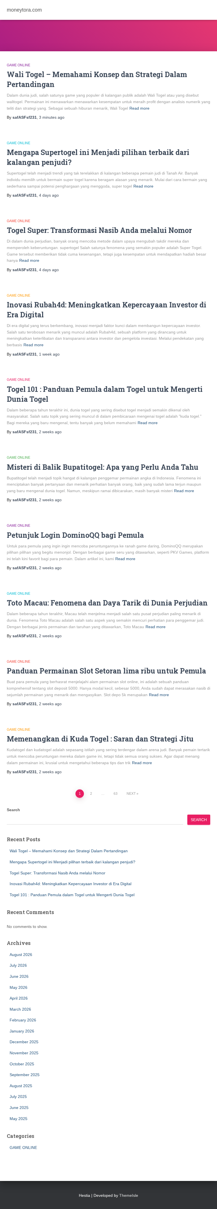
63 (116, 794)
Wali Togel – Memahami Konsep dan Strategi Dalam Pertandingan (69, 851)
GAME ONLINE (18, 65)
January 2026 (22, 1031)
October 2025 (22, 1064)
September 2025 (25, 1074)
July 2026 (18, 965)
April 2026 (19, 998)
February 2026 (23, 1020)
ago (51, 117)
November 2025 (24, 1053)
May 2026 (18, 987)
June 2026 (19, 976)
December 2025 (24, 1042)
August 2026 (21, 954)
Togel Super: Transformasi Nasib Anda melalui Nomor (99, 230)
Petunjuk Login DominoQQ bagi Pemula (75, 535)
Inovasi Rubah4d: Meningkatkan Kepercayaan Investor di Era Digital (70, 883)
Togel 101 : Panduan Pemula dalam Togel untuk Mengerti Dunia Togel (72, 895)
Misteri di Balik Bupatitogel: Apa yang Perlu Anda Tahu (102, 467)
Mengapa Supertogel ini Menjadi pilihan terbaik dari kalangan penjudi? (72, 862)
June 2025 (19, 1107)
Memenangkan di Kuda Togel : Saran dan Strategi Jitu (100, 738)
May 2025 (18, 1118)
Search (13, 810)
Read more (139, 108)
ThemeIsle (128, 1195)
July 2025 (18, 1096)
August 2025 (21, 1085)
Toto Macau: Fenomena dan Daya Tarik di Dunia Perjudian (107, 602)
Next (131, 794)
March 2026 (20, 1009)
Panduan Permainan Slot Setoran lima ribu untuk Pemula (106, 670)
